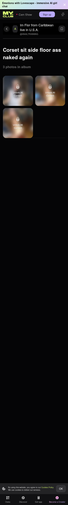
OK (61, 488)
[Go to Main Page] (8, 14)
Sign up (47, 14)
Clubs (7, 501)
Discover (23, 501)
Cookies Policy (47, 487)
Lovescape (27, 3)
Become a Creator (57, 501)
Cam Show (25, 14)
